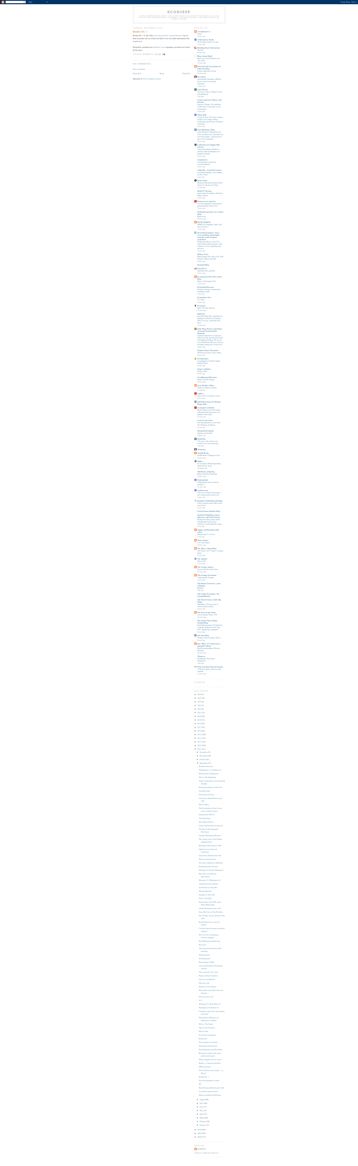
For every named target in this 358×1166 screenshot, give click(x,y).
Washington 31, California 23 (210, 770)
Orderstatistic (202, 480)
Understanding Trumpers (205, 577)
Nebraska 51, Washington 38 (210, 880)
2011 (199, 749)
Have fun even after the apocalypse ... (207, 875)
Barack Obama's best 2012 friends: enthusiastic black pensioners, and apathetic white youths (209, 412)
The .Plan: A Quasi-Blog (206, 548)
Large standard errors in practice (211, 825)
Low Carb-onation (203, 542)
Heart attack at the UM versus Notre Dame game (210, 903)
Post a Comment (139, 69)
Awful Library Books (205, 39)
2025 (199, 698)
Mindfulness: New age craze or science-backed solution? (207, 605)
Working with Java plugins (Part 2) (209, 638)
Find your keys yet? (206, 996)
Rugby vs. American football (210, 1063)
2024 (199, 701)
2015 (199, 734)
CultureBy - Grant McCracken (209, 170)
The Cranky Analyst (205, 567)
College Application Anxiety (206, 71)
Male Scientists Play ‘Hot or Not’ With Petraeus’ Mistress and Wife (210, 257)
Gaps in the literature (207, 1027)
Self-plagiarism (204, 958)
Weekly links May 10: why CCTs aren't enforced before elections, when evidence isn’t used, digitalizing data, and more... (209, 245)
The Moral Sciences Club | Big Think (209, 600)
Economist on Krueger (207, 1035)
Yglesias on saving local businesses (208, 850)
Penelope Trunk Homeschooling (209, 500)
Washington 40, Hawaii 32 (209, 1007)
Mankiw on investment (207, 986)
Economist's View (204, 297)
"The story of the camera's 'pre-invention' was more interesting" (208, 442)
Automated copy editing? (208, 883)
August (202, 1099)
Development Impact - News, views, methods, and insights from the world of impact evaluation (208, 236)
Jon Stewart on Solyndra (208, 887)
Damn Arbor (202, 180)
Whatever (201, 656)
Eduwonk (201, 313)
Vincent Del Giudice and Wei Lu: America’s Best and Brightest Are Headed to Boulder (208, 151)
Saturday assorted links (205, 433)
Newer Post (137, 73)
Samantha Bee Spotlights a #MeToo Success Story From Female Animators (209, 81)
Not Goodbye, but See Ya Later (207, 42)
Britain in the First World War (207, 474)
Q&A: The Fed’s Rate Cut (206, 308)
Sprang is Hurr (202, 371)
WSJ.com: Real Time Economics (210, 666)
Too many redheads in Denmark (211, 862)
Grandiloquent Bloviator (207, 377)
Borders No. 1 (204, 1077)
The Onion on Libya (206, 794)
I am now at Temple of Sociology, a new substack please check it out (209, 493)
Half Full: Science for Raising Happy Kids (209, 402)
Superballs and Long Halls (206, 271)
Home (162, 73)
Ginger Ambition (204, 369)
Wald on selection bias (207, 859)
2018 (199, 723)
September (204, 763)
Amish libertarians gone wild (210, 908)
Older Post (186, 73)
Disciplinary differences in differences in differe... (209, 1019)
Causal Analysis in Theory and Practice (209, 100)
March (202, 1117)
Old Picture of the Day (206, 471)
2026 (199, 694)
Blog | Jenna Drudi (204, 56)
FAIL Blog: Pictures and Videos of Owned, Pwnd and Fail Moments (209, 331)
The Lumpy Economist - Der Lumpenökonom (208, 594)
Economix (201, 305)
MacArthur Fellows (206, 822)
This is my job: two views (208, 972)
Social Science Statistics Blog (208, 511)
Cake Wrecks (202, 89)
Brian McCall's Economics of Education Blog (209, 67)
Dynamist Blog (203, 264)
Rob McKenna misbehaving (209, 941)
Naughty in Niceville (207, 894)
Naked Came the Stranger (205, 379)
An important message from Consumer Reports (206, 163)
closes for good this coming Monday (167, 35)
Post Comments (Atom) (152, 78)
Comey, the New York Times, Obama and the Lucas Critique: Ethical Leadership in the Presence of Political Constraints (210, 120)
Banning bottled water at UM (210, 845)
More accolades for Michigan (210, 1095)
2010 (199, 1129)
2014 (199, 738)
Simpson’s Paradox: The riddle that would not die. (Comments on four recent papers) (209, 106)
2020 (199, 716)
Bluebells (200, 588)
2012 (199, 745)
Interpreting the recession (208, 866)
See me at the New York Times (207, 569)
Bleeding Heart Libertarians (208, 47)
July (201, 1103)
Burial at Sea (201, 216)
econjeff (201, 1149)
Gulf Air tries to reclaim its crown (208, 396)
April (202, 1114)
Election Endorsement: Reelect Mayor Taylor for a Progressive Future (210, 184)
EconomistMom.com (205, 287)
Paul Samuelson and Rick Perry (210, 1049)
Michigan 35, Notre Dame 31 (210, 1004)
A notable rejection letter (208, 1091)
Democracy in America (206, 201)
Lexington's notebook (205, 407)
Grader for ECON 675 (207, 814)
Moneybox (201, 449)
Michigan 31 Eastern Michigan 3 (211, 870)
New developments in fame (209, 1080)
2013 (199, 741)
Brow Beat (201, 76)
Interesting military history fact (210, 787)
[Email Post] (163, 54)
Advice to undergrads (207, 979)
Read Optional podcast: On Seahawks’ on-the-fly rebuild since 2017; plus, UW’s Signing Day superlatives (210, 627)
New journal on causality (208, 1042)
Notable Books (203, 453)
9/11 (200, 1000)
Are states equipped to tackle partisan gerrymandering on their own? (209, 204)
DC (200, 1084)
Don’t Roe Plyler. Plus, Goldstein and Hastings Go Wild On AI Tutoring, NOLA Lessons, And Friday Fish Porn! (209, 319)
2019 (199, 720)
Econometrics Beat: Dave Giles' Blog (209, 277)
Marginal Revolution (205, 430)
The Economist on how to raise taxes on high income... (210, 809)
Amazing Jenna (204, 818)
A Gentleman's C (204, 31)
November (204, 755)
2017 (199, 727)
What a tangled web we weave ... (211, 1059)
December (204, 752)
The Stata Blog (203, 635)
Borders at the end (206, 766)
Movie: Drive (204, 804)
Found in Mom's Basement (207, 350)
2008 (199, 1137)
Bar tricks (202, 944)
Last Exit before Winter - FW (207, 615)
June (201, 1106)
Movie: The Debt (205, 898)
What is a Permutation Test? (206, 281)
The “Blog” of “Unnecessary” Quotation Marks (209, 644)
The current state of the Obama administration (210, 840)
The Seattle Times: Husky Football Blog (207, 621)
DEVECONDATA (204, 222)
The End (200, 50)
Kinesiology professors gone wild (211, 1087)
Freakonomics (203, 358)
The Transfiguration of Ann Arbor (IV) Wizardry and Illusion (208, 423)
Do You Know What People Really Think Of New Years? (209, 464)
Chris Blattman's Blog (206, 129)
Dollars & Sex (202, 254)
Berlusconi (203, 1038)
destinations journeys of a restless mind (210, 212)
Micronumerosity (205, 891)
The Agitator (202, 558)
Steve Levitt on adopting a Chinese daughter (209, 936)
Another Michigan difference (210, 835)
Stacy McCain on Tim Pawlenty (211, 912)
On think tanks (204, 791)
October (203, 759)
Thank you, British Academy (207, 387)
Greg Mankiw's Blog (205, 385)
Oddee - (200, 461)
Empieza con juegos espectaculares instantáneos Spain (209, 290)
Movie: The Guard (206, 1024)
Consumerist (202, 159)
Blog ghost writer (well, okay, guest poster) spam (210, 1054)
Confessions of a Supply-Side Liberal (208, 145)
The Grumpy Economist (206, 575)
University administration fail (210, 855)
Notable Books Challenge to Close (208, 455)
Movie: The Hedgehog (207, 777)
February (203, 1121)
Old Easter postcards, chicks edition (209, 352)
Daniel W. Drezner (204, 191)
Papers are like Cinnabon (208, 975)
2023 (199, 705)
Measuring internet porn (208, 1046)
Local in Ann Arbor (205, 420)
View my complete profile (206, 1153)
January (203, 1125)
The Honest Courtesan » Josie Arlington (209, 584)
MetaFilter (201, 438)
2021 (199, 712)
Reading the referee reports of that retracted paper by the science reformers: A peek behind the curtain (209, 521)
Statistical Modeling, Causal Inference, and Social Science (208, 516)
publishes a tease (159, 47)
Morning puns (204, 955)
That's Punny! (202, 540)
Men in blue (203, 1031)
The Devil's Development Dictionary (208, 830)
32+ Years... (201, 300)
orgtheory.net (202, 490)
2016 (199, 731)
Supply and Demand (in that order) (208, 530)
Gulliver (200, 393)
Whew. (199, 34)
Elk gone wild (204, 983)
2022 (199, 709)
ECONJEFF (179, 11)
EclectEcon (201, 268)
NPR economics (205, 1066)
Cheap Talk (201, 114)
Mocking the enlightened (208, 773)
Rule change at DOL (206, 962)
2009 (199, 1133)
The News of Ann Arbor (206, 612)
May (201, 1110)
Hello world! (201, 561)
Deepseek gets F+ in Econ (206, 534)
